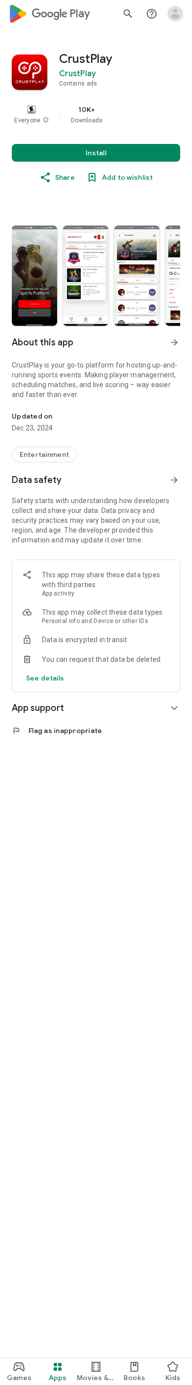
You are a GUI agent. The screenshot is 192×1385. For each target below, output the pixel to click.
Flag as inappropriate (57, 730)
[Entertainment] (44, 454)
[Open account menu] (175, 14)
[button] (46, 120)
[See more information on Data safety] (174, 480)
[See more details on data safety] (45, 678)
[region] (96, 114)
